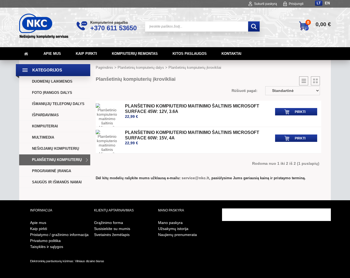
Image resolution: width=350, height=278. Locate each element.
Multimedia (43, 137)
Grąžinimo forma (108, 222)
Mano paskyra (170, 222)
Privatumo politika (45, 240)
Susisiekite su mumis (112, 228)
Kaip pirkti (86, 54)
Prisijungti (296, 4)
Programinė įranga (51, 171)
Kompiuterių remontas (135, 54)
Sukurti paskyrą (265, 4)
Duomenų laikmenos (52, 81)
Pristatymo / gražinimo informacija (59, 234)
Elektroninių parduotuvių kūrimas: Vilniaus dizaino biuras (67, 261)
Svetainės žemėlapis (112, 234)
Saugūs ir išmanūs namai (57, 182)
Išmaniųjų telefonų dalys (58, 104)
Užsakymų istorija (173, 228)
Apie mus (52, 54)
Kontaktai (231, 54)
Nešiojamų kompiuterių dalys (55, 154)
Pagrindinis (104, 67)
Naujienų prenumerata (177, 234)
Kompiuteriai (45, 126)
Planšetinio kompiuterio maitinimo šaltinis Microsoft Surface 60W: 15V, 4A (192, 135)
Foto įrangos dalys (52, 93)
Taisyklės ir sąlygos (46, 246)
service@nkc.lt (195, 178)
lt (319, 3)
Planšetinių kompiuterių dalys (57, 165)
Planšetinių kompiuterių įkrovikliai (194, 67)
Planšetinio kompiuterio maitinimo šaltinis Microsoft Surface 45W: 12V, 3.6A (192, 109)
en (327, 3)
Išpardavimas (45, 115)
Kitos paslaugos (190, 54)
